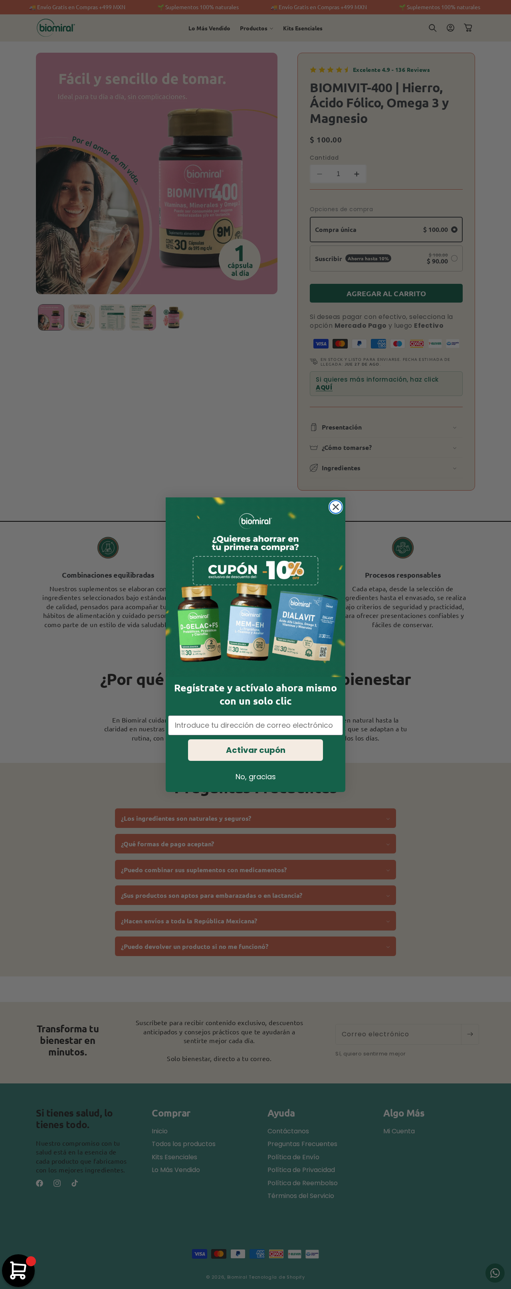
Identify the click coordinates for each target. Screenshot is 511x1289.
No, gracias (256, 777)
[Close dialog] (335, 507)
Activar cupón (255, 750)
